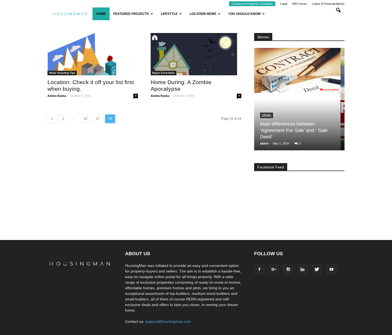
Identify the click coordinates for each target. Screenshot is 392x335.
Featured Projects (131, 14)
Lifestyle (169, 14)
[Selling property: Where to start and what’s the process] (297, 101)
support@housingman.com (168, 321)
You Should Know (244, 14)
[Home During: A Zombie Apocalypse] (196, 54)
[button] (338, 13)
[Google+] (274, 269)
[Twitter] (317, 269)
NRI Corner (299, 3)
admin (264, 143)
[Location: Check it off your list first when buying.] (92, 54)
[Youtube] (331, 269)
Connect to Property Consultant (252, 3)
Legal (283, 3)
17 (98, 119)
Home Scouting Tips (62, 72)
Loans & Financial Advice (328, 3)
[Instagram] (288, 269)
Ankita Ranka (56, 95)
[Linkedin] (302, 269)
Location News (203, 14)
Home (101, 14)
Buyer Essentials (163, 72)
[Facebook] (259, 269)
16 (85, 119)
